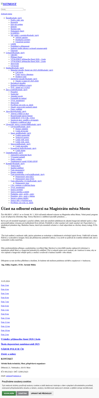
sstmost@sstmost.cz (13, 376)
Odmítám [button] (22, 393)
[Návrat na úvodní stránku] (9, 4)
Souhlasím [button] (9, 393)
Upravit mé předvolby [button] (41, 393)
